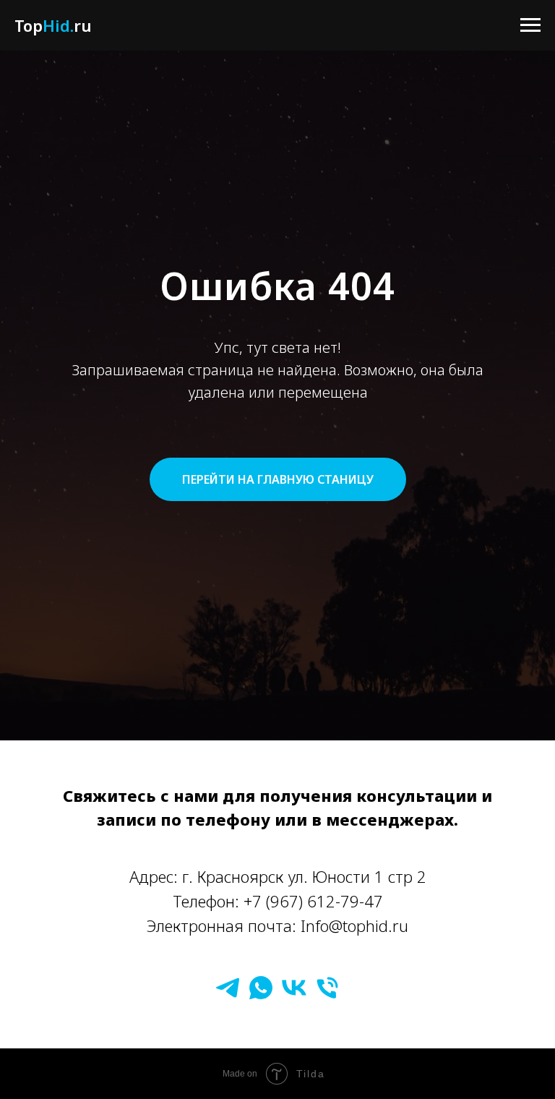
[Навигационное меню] (530, 25)
